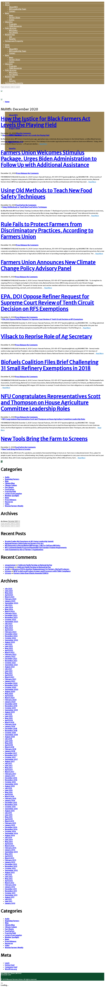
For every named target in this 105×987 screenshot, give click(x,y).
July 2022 (8, 644)
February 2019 (10, 724)
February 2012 (10, 885)
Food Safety (20, 205)
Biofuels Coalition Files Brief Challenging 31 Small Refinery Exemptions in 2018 (49, 365)
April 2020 (9, 696)
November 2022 (11, 636)
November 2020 (11, 685)
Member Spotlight (12, 496)
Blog (18, 133)
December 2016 (11, 778)
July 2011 (8, 899)
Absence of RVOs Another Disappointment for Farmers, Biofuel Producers (40, 569)
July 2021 (8, 669)
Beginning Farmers (12, 479)
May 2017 (9, 768)
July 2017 (8, 763)
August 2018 (10, 737)
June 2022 (9, 646)
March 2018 (9, 747)
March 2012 (9, 883)
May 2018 (9, 743)
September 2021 (11, 665)
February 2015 (10, 823)
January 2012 (10, 887)
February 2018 (10, 749)
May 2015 (8, 817)
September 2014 (11, 833)
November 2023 (11, 617)
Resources (9, 502)
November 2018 (11, 731)
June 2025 (9, 591)
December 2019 (11, 704)
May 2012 (9, 879)
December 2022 (11, 634)
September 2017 (11, 759)
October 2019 (10, 708)
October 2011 (10, 893)
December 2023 (11, 615)
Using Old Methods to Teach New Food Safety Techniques (46, 193)
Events (11, 20)
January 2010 (10, 903)
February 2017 (10, 774)
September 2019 (11, 710)
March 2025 (9, 597)
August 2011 (9, 897)
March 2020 (10, 698)
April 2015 (9, 819)
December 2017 (11, 753)
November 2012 (11, 866)
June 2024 (9, 607)
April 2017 (9, 770)
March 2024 (10, 611)
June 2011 (8, 901)
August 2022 (10, 642)
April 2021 (9, 675)
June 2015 (8, 815)
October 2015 (10, 807)
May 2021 (9, 673)
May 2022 (9, 648)
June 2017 (9, 765)
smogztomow (10, 565)
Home (7, 3)
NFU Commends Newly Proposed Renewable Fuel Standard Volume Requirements (36, 548)
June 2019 (9, 716)
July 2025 (8, 589)
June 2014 (9, 840)
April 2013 (9, 856)
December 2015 (11, 803)
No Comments (25, 133)
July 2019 (8, 714)
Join (10, 37)
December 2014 (11, 827)
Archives (4, 521)
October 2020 (10, 687)
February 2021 (10, 679)
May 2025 (9, 593)
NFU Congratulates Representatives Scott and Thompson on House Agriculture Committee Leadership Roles (50, 402)
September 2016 (11, 784)
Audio (7, 477)
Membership (10, 35)
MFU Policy (13, 30)
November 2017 (11, 755)
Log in (7, 963)
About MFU (13, 7)
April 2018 (9, 745)
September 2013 (11, 852)
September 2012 (11, 870)
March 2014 (9, 846)
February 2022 (10, 654)
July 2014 (8, 837)
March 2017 (9, 772)
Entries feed (9, 965)
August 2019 (10, 712)
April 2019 (9, 720)
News (7, 13)
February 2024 (11, 613)
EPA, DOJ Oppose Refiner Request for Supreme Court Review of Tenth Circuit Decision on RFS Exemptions (47, 302)
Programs (13, 24)
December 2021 (11, 659)
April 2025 (9, 595)
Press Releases (22, 173)
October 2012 (10, 868)
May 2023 (9, 628)
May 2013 (9, 854)
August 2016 (10, 786)
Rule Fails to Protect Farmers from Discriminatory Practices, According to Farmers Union (47, 230)
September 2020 (11, 689)
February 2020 (11, 700)
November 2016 (11, 780)
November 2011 (11, 891)
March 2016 (9, 796)
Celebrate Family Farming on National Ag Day (35, 565)
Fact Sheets (13, 32)
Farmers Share (14, 18)
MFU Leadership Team (17, 9)
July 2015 (8, 813)
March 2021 (9, 677)
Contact (12, 11)
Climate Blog (10, 483)
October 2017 (10, 757)
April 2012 (9, 881)
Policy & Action (10, 28)
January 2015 (10, 825)
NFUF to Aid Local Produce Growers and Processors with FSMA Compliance (42, 571)
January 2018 (10, 751)
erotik (7, 569)
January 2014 (10, 850)
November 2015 (11, 805)
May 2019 (9, 718)
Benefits (12, 39)
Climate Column (11, 485)
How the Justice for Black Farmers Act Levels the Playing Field (45, 121)
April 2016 (9, 794)
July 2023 (8, 624)
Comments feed (11, 967)
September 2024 (11, 603)
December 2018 (11, 728)
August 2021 (10, 667)
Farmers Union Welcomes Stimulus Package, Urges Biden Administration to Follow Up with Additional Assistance (49, 158)
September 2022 (11, 640)
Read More (43, 144)
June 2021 (9, 671)
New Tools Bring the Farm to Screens (44, 439)
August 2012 (10, 872)
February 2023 (10, 632)
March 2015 (9, 821)
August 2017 (10, 761)
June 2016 (9, 790)
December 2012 (11, 864)
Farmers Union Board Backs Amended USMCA (31, 573)
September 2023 (11, 622)
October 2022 (10, 638)
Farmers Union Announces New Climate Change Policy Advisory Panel (48, 265)
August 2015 (10, 811)
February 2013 (10, 860)
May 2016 (9, 792)
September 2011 (11, 895)
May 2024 (9, 609)
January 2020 (10, 702)
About (7, 5)
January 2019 (10, 726)
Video (7, 504)
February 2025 (10, 599)
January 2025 (10, 601)
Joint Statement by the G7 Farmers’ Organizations (24, 550)
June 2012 (9, 877)
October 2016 (10, 782)
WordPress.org (11, 969)
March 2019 (9, 722)
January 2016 (10, 800)
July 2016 (8, 788)
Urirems (8, 571)
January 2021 (10, 681)
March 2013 (9, 858)
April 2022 (9, 650)
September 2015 (11, 809)
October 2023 (10, 619)
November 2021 (11, 661)
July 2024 (8, 605)
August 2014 (10, 835)
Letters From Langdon (13, 494)
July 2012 (8, 874)
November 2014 (11, 829)
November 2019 (11, 706)
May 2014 (9, 842)
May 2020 (9, 694)
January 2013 (10, 862)
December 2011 (11, 889)
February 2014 (10, 848)
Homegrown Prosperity (14, 41)
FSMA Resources (15, 26)
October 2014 (10, 831)
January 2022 (10, 656)
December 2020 (11, 683)
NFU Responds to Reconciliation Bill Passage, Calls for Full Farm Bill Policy (32, 545)
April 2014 (9, 844)
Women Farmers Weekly (14, 506)
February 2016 (10, 798)
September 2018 (11, 735)
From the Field (10, 491)
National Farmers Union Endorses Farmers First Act (24, 543)
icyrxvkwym (9, 567)
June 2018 (9, 741)
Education (9, 22)
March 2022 (9, 652)
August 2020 (10, 691)
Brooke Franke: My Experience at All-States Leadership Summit (29, 541)
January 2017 (10, 776)
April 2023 (9, 630)
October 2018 (10, 733)
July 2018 (8, 739)
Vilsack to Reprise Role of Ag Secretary (46, 336)
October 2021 (10, 663)
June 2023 (9, 626)
